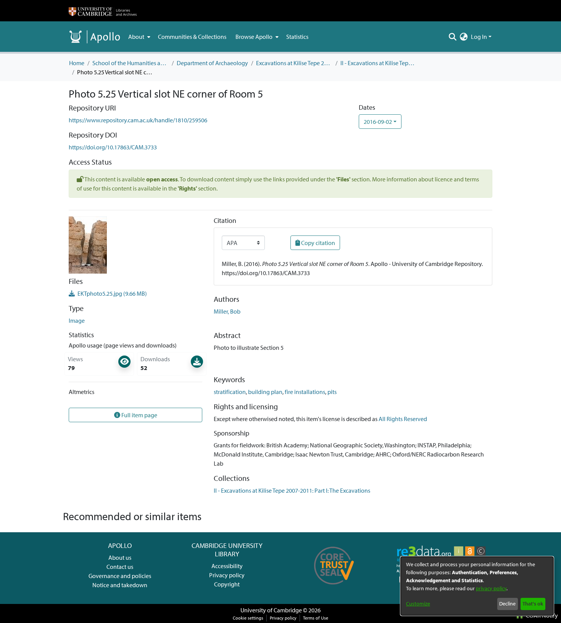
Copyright (227, 584)
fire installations (305, 392)
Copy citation (317, 243)
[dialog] (477, 586)
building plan (265, 392)
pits (332, 392)
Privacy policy (227, 575)
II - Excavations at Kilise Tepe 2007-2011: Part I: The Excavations (378, 63)
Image (77, 320)
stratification (230, 392)
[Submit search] (453, 36)
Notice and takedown (119, 585)
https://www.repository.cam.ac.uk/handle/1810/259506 (138, 120)
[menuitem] (138, 36)
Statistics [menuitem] (297, 36)
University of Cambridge (271, 610)
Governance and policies (120, 576)
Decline (507, 603)
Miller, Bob (227, 311)
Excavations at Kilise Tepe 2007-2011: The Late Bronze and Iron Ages (294, 63)
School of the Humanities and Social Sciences (130, 63)
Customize (418, 603)
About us (119, 557)
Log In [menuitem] (479, 36)
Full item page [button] (138, 415)
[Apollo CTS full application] (334, 587)
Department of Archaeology (212, 63)
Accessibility (227, 566)
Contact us (119, 566)
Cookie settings (248, 618)
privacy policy (491, 588)
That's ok (532, 603)
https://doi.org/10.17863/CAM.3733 (113, 147)
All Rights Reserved (403, 419)
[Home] (103, 10)
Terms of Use (315, 618)
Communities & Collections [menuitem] (192, 36)
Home (76, 63)
